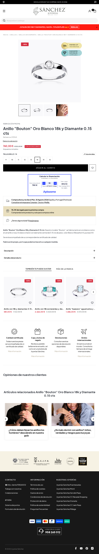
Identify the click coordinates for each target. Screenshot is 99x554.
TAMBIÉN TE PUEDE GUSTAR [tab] (38, 269)
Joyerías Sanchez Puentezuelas (68, 485)
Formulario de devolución (15, 509)
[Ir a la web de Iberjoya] (41, 461)
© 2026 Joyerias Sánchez (14, 549)
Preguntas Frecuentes (39, 509)
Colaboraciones (11, 493)
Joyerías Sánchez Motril (65, 489)
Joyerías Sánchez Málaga (66, 509)
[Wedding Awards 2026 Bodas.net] (82, 461)
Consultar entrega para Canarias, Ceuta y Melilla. (30, 202)
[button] (92, 167)
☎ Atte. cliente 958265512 (15, 485)
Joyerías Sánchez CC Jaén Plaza (68, 505)
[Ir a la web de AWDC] (58, 461)
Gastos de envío (36, 493)
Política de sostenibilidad (40, 505)
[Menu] (4, 11)
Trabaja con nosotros (13, 489)
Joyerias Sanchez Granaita (66, 501)
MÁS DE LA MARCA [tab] (64, 269)
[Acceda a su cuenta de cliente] (89, 11)
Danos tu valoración (10, 141)
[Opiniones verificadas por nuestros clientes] (20, 461)
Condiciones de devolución (41, 497)
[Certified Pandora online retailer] (70, 461)
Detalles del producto (50, 257)
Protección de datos (38, 501)
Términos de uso (36, 485)
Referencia (7, 137)
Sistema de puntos (12, 505)
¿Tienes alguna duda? (25, 221)
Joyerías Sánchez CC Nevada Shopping (71, 497)
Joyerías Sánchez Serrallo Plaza (68, 493)
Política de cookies (37, 489)
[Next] (93, 292)
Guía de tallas (90, 154)
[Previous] (5, 419)
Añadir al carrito (45, 168)
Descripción (50, 250)
